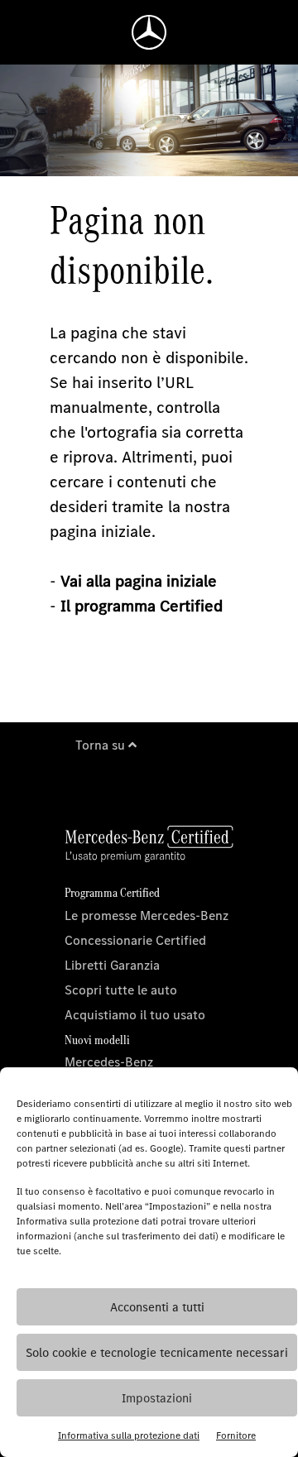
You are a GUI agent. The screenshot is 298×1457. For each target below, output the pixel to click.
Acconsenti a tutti (157, 1307)
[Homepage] (149, 32)
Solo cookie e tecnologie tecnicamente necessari (157, 1352)
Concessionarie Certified (135, 940)
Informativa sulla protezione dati (128, 1435)
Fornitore (236, 1435)
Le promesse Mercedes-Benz (146, 915)
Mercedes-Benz (109, 1062)
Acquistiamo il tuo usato (135, 1014)
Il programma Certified (141, 606)
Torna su (101, 745)
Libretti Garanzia (112, 965)
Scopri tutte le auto (121, 990)
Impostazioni (157, 1398)
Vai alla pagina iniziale (138, 581)
